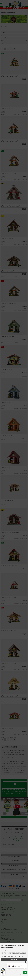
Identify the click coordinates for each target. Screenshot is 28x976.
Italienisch (9, 974)
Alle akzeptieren (14, 959)
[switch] (3, 974)
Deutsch (7, 972)
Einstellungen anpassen (14, 970)
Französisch (17, 972)
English (12, 972)
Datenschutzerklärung (16, 974)
